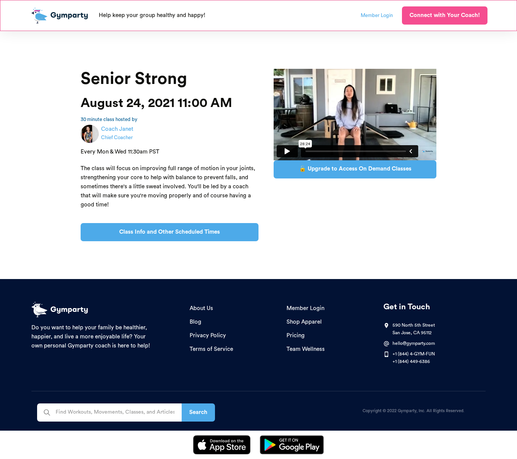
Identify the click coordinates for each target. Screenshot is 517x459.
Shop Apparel (304, 322)
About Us (201, 308)
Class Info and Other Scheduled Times (169, 232)
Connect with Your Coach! (445, 15)
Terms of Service (211, 349)
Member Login (305, 308)
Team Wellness (306, 349)
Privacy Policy (208, 335)
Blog (195, 322)
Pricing (296, 335)
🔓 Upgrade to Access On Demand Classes (355, 169)
